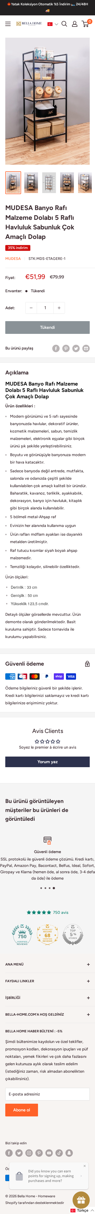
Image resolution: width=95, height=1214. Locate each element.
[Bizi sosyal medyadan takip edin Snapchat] (69, 1153)
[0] (85, 24)
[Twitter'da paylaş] (76, 348)
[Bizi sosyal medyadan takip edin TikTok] (59, 1153)
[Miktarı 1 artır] (59, 307)
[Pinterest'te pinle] (66, 348)
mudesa (13, 258)
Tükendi (47, 327)
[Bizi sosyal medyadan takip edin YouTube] (49, 1153)
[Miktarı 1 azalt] (31, 307)
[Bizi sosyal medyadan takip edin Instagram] (29, 1153)
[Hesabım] (74, 24)
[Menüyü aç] (8, 24)
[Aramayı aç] (64, 24)
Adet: (10, 307)
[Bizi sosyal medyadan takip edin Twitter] (19, 1153)
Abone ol (21, 1109)
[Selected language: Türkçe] (53, 24)
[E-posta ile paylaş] (86, 348)
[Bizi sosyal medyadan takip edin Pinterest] (39, 1153)
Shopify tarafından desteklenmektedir (34, 1203)
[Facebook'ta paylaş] (56, 348)
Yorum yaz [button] (47, 761)
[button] (53, 24)
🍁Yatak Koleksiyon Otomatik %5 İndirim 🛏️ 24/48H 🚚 (47, 7)
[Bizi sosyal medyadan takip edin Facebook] (9, 1153)
